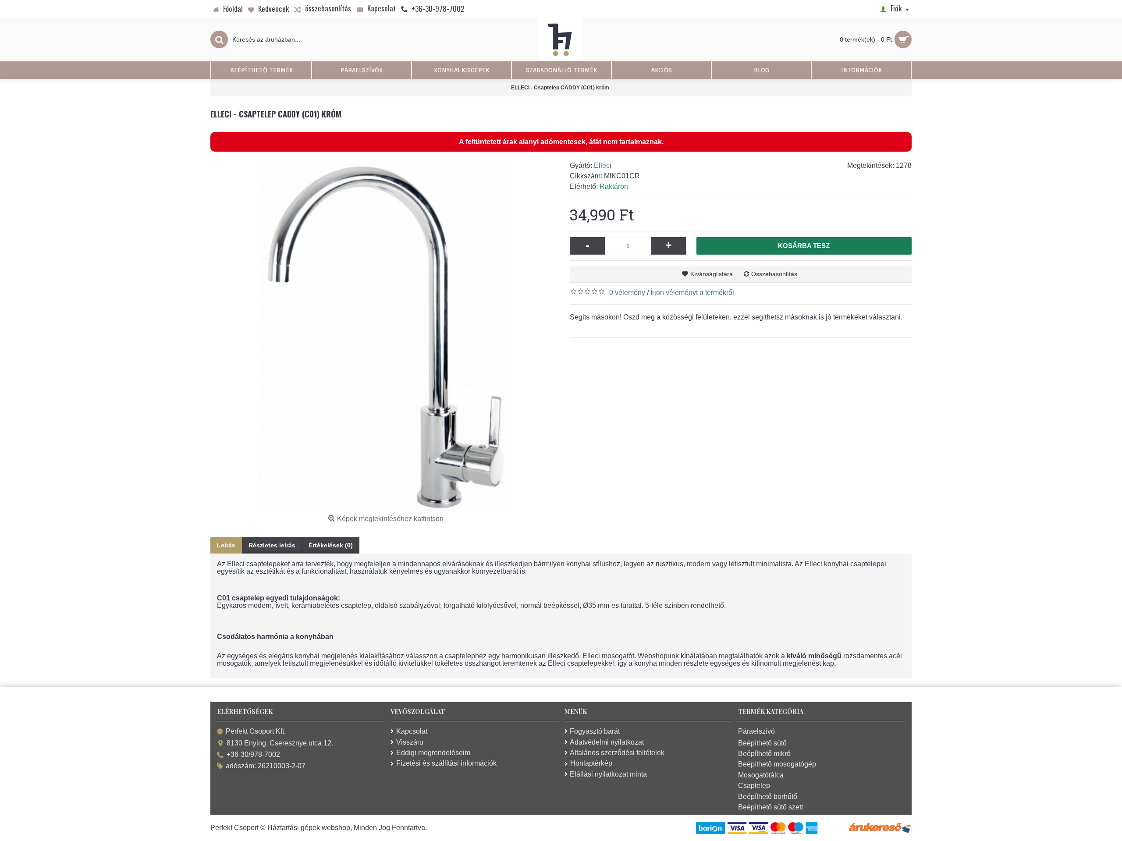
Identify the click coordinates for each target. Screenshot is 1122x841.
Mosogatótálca (761, 775)
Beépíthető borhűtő (767, 796)
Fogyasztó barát (595, 731)
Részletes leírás (272, 545)
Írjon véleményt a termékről (692, 292)
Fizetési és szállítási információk (446, 763)
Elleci (602, 165)
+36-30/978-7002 (253, 754)
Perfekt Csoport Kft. (256, 731)
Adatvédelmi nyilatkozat (607, 742)
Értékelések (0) (331, 545)
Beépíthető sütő (762, 743)
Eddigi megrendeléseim (433, 752)
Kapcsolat (411, 731)
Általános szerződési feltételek (617, 752)
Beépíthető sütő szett (770, 807)
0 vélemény (627, 292)
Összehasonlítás (774, 273)
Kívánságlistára (711, 273)
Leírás (226, 545)
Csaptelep (754, 785)
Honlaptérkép (591, 763)
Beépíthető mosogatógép (777, 764)
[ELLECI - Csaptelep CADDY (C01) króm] (385, 335)
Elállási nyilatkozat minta (608, 774)
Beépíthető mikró (764, 753)
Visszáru (409, 742)
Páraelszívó (756, 731)
